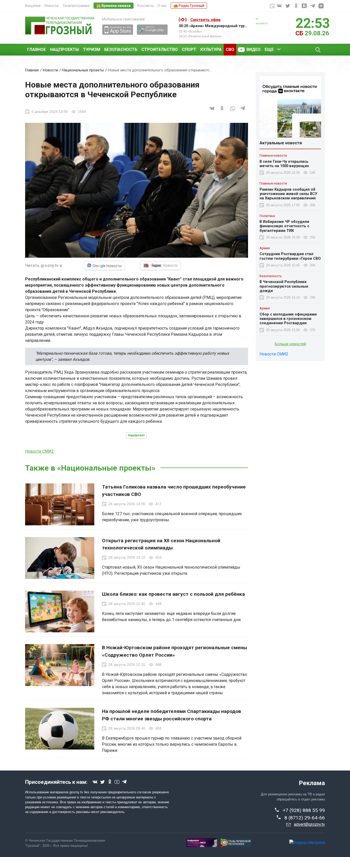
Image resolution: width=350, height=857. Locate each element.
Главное (36, 49)
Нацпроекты (64, 49)
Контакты (145, 6)
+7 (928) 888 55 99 (304, 810)
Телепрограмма (76, 6)
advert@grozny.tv (309, 824)
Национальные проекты (83, 70)
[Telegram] (243, 111)
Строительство (159, 49)
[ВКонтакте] (212, 111)
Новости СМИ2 (39, 451)
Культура (211, 49)
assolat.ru (262, 23)
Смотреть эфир (205, 19)
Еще (269, 49)
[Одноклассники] (222, 111)
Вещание (33, 6)
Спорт (189, 49)
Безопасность (120, 49)
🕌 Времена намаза (113, 6)
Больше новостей (290, 344)
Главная (32, 70)
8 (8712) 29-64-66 (304, 818)
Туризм (91, 49)
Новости (52, 6)
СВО (230, 49)
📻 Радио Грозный (188, 6)
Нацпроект (136, 435)
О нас (162, 6)
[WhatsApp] (232, 111)
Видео (253, 49)
